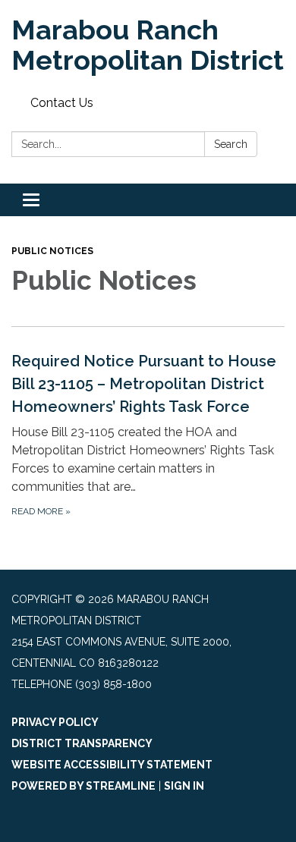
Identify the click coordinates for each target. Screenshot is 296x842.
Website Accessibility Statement (112, 765)
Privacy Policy (55, 722)
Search (230, 144)
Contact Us (61, 103)
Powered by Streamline (83, 786)
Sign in (184, 786)
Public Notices (52, 251)
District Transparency (82, 743)
